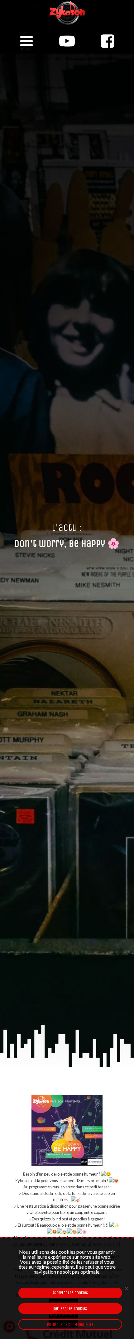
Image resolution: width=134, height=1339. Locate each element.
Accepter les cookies (70, 1292)
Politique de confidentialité (70, 1324)
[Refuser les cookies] (126, 1288)
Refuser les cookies (70, 1308)
